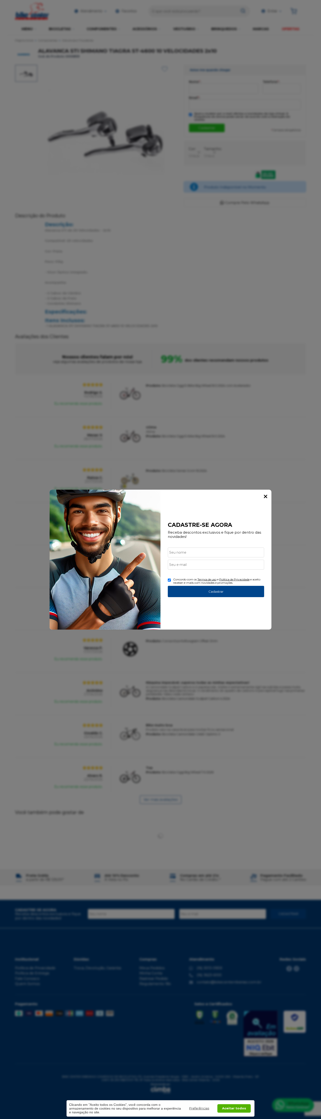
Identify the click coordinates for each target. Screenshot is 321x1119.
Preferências (199, 1108)
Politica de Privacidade (234, 579)
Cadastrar (215, 591)
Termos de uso (206, 579)
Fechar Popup (265, 496)
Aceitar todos (234, 1108)
